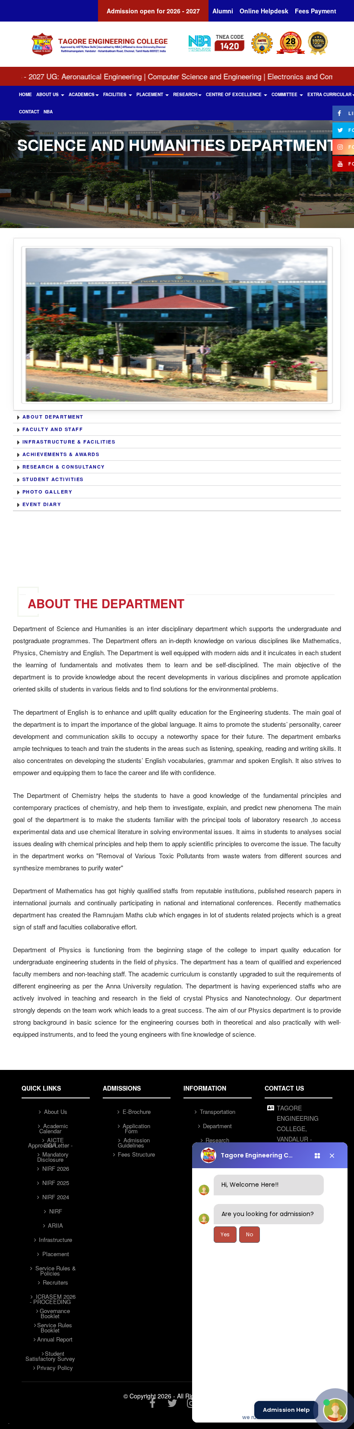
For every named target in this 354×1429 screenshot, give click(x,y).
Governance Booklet (55, 1311)
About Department (53, 416)
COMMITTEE (285, 94)
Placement (55, 1254)
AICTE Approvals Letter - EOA (50, 1140)
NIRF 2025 (55, 1183)
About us (54, 1111)
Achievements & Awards (61, 454)
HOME (25, 94)
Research (216, 1140)
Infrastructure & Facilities (69, 441)
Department (216, 1126)
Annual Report (55, 1339)
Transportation (216, 1111)
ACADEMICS (82, 94)
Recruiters (54, 1282)
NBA (48, 112)
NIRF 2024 (55, 1197)
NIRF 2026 (55, 1168)
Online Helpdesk (264, 10)
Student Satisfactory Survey (50, 1354)
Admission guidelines (134, 1140)
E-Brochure (136, 1111)
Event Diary (41, 504)
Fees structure (135, 1154)
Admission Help (286, 1410)
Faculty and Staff (52, 429)
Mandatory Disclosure (53, 1155)
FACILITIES (115, 94)
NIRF (54, 1211)
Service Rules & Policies (55, 1268)
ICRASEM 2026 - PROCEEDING (53, 1297)
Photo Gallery (47, 491)
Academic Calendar (53, 1126)
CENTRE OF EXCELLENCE (234, 94)
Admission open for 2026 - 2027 (153, 10)
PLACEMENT (150, 94)
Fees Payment (315, 10)
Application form (135, 1126)
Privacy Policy (55, 1367)
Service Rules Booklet (54, 1325)
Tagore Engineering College (259, 1155)
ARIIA (54, 1225)
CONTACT (29, 112)
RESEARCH (185, 94)
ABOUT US (48, 94)
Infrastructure (54, 1239)
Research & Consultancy (63, 466)
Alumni (222, 10)
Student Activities (53, 479)
